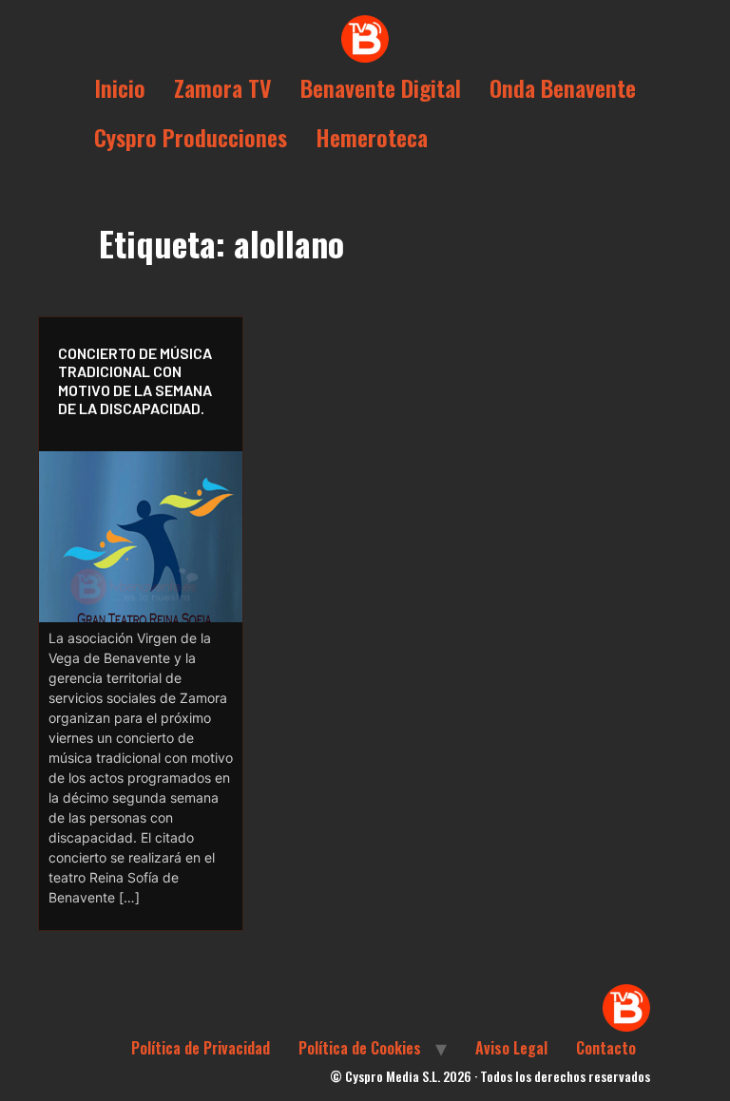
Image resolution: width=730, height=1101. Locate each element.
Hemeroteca (372, 137)
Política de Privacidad (200, 1047)
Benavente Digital (380, 87)
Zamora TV (223, 87)
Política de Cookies (359, 1047)
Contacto (606, 1047)
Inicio (119, 87)
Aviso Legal (511, 1047)
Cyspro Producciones (190, 137)
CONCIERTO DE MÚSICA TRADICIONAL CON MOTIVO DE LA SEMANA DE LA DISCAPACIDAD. (135, 380)
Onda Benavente (563, 87)
